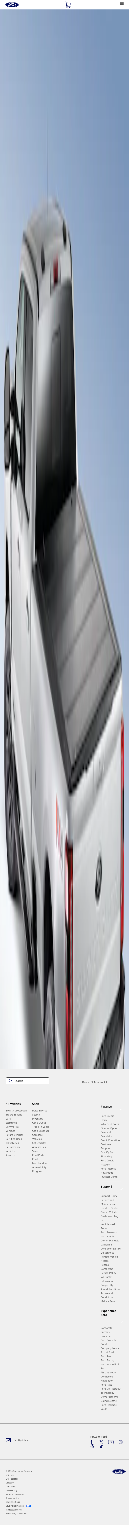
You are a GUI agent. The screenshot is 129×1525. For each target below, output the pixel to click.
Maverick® (101, 1082)
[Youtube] (111, 1442)
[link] (10, 1475)
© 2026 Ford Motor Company (19, 1471)
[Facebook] (92, 1442)
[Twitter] (101, 1442)
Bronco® (87, 1082)
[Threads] (92, 1446)
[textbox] (28, 1081)
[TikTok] (101, 1446)
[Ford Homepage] (119, 1471)
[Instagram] (121, 1442)
